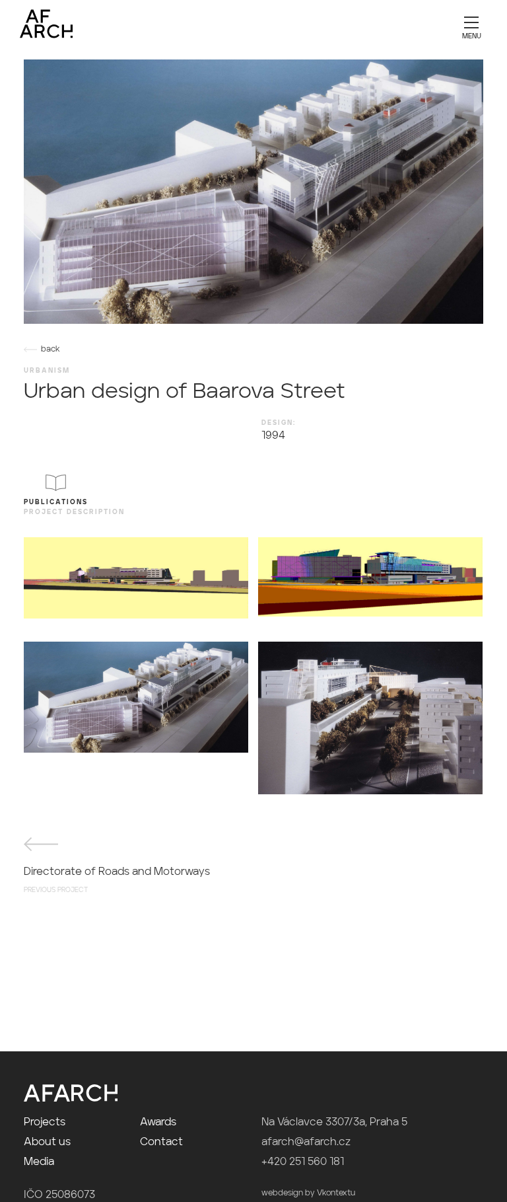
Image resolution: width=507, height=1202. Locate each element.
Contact (161, 1142)
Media (39, 1162)
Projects (44, 1122)
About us (47, 1142)
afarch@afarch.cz (306, 1142)
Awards (158, 1122)
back (50, 350)
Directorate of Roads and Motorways (117, 880)
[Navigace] (471, 26)
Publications (56, 502)
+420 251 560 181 (302, 1162)
